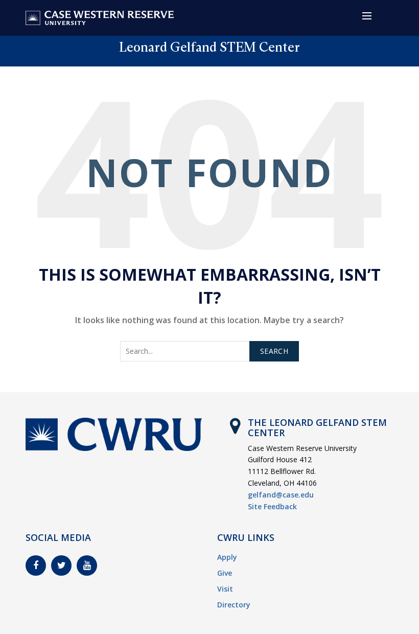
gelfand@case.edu (281, 495)
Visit (225, 589)
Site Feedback (272, 506)
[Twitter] (61, 565)
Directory (233, 604)
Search (274, 351)
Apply (227, 557)
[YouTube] (87, 565)
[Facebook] (36, 565)
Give (224, 573)
